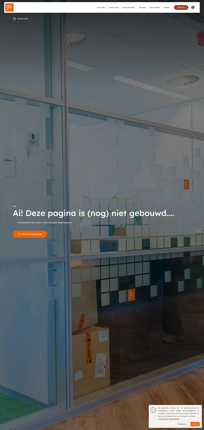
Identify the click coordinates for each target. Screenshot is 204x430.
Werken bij (181, 7)
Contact (167, 7)
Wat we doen (113, 7)
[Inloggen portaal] (193, 7)
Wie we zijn (101, 7)
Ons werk (142, 7)
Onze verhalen (155, 7)
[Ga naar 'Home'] (14, 18)
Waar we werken (129, 7)
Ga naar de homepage (31, 234)
